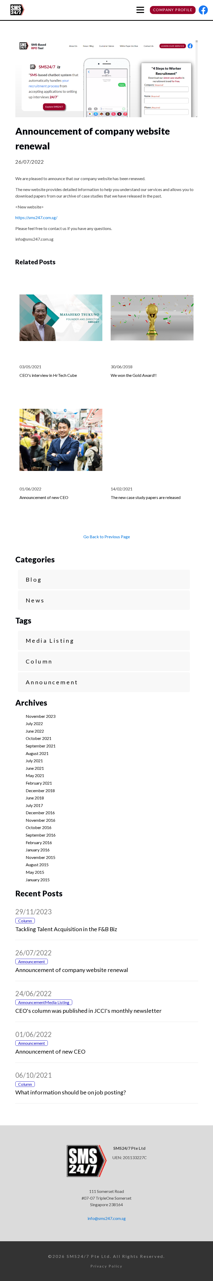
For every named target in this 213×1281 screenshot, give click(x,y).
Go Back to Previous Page (106, 536)
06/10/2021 (33, 1075)
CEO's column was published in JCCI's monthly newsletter (88, 1010)
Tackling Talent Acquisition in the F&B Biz (66, 928)
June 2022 (35, 730)
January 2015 (38, 879)
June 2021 (35, 768)
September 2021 (41, 745)
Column (39, 661)
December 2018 (40, 790)
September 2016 (41, 834)
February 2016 (39, 842)
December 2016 (40, 812)
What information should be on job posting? (70, 1092)
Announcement (52, 682)
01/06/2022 (33, 1034)
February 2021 (39, 782)
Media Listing (50, 640)
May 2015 (35, 872)
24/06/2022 (33, 993)
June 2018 (35, 797)
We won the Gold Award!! (134, 375)
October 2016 (38, 827)
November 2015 (40, 857)
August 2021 (37, 753)
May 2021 (35, 775)
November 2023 (40, 716)
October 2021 (38, 738)
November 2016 (40, 820)
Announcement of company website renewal (71, 969)
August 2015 (37, 864)
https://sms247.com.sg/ (36, 217)
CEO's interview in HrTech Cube (48, 375)
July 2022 (34, 723)
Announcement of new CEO (43, 497)
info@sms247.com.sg (107, 1218)
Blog (34, 579)
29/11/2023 (33, 912)
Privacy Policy (106, 1266)
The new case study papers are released (146, 497)
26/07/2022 (33, 953)
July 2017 (34, 805)
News (35, 600)
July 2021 (34, 760)
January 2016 (38, 849)
